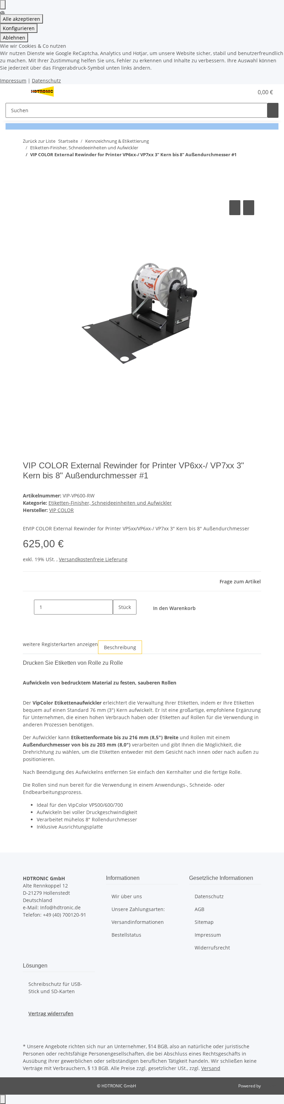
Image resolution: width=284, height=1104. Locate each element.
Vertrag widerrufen (50, 1013)
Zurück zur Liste (39, 141)
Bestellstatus (126, 934)
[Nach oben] (3, 1099)
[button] (234, 92)
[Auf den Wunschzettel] (248, 207)
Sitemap (204, 922)
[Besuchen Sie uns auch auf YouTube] (28, 1033)
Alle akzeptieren (21, 19)
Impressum (13, 80)
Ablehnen (14, 37)
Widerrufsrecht (212, 947)
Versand (210, 1068)
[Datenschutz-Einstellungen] (3, 4)
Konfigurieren (19, 28)
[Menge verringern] (28, 607)
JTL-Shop (270, 1086)
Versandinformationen (138, 922)
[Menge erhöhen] (118, 622)
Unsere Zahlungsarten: (138, 909)
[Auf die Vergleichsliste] (234, 207)
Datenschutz (46, 80)
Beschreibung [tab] (120, 647)
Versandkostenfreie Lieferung (93, 559)
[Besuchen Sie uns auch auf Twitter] (28, 1025)
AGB (199, 909)
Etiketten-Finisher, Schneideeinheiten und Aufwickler (110, 503)
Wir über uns (127, 896)
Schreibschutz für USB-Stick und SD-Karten (55, 988)
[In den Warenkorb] (28, 191)
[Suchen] (272, 110)
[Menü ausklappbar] (14, 92)
